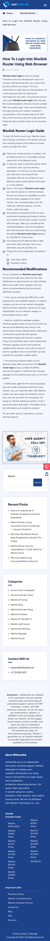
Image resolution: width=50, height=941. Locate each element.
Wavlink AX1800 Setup (11, 875)
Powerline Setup (16, 894)
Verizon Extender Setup (22, 595)
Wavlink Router (27, 13)
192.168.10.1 (35, 861)
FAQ (10, 916)
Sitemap (33, 933)
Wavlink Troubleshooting (19, 898)
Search (11, 476)
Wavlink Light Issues (20, 624)
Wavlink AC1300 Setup (34, 833)
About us (12, 920)
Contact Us (13, 907)
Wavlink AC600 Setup (11, 833)
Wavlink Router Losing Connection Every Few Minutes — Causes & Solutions (25, 526)
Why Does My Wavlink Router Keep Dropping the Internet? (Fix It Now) (26, 537)
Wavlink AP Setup (19, 600)
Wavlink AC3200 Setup (34, 854)
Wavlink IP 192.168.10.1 (21, 619)
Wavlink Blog (17, 604)
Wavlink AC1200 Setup (11, 854)
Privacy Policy (20, 933)
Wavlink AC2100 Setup (11, 864)
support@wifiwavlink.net (22, 667)
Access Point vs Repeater (23, 590)
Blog (10, 911)
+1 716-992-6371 (19, 672)
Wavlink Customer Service (20, 903)
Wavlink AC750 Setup (11, 844)
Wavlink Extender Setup (22, 609)
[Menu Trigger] (45, 5)
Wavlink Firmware (19, 614)
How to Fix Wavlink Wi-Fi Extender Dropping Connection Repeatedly (25, 514)
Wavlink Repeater (19, 633)
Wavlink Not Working (20, 629)
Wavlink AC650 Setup (34, 823)
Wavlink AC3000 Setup (34, 844)
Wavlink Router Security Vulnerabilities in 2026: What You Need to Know (26, 549)
